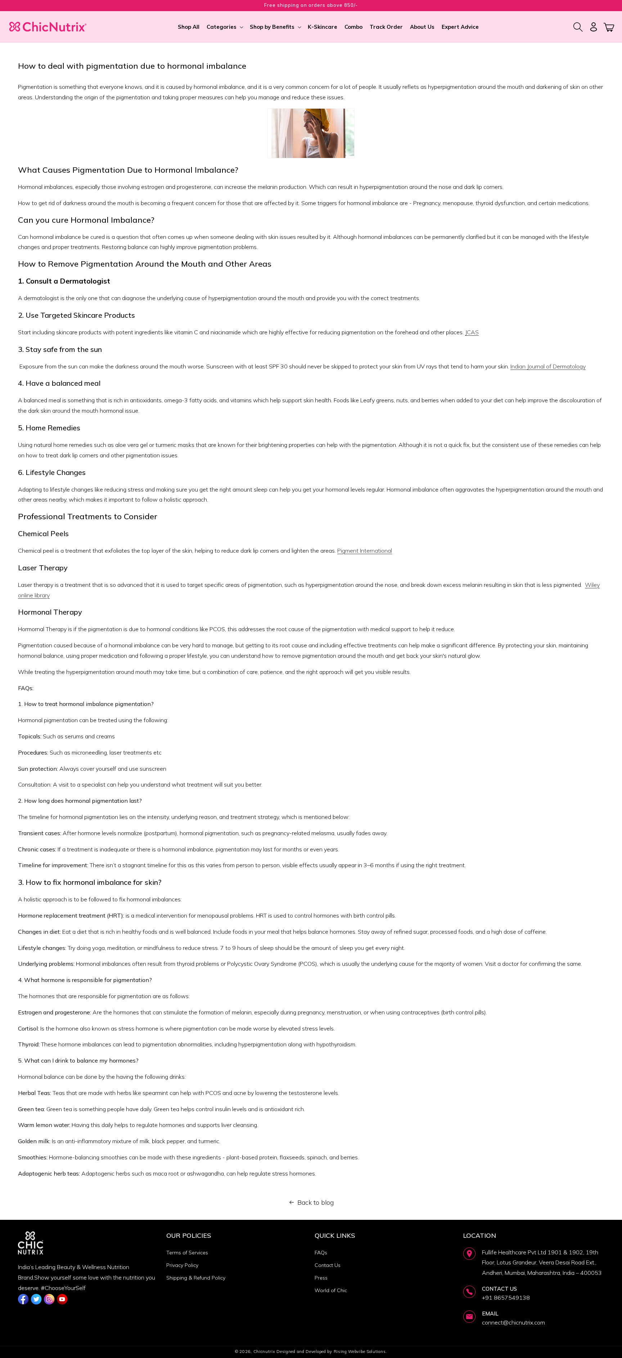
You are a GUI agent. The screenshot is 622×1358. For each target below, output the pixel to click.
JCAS (472, 332)
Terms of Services (187, 1252)
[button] (224, 27)
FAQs (321, 1252)
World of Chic (331, 1290)
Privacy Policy (182, 1265)
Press (321, 1278)
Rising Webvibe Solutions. (360, 1351)
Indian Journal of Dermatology (548, 366)
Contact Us (328, 1265)
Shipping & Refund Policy (195, 1278)
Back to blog (315, 1202)
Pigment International (364, 550)
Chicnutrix (264, 1351)
